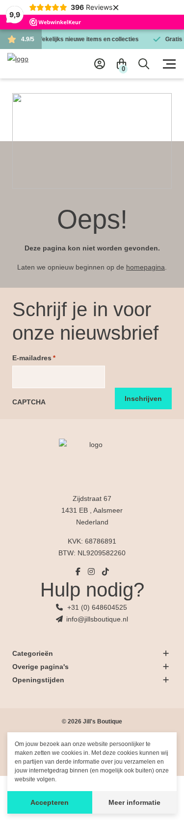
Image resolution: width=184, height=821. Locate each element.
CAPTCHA (29, 402)
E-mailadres (33, 358)
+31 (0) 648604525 (97, 607)
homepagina (145, 267)
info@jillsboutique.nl (97, 619)
